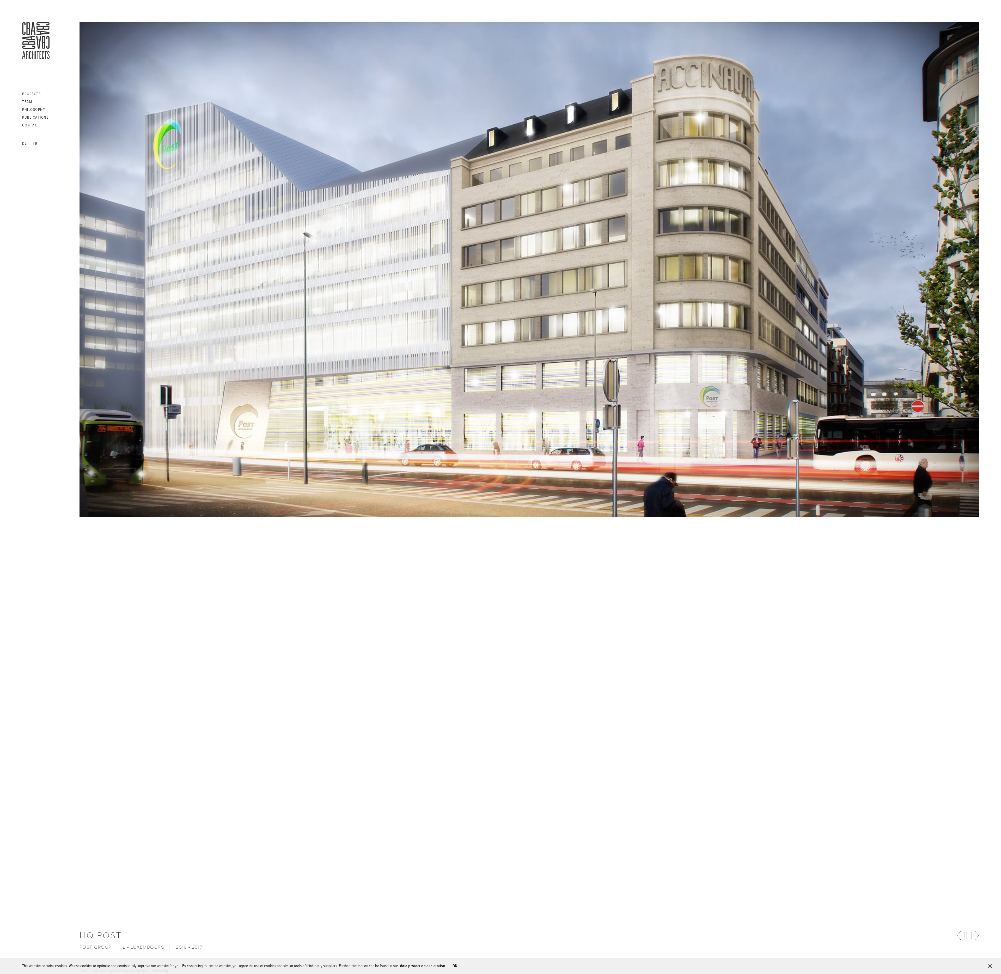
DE (24, 143)
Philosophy (33, 110)
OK (455, 966)
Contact (31, 125)
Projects (31, 94)
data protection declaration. (423, 966)
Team (27, 102)
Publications (35, 117)
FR (35, 143)
